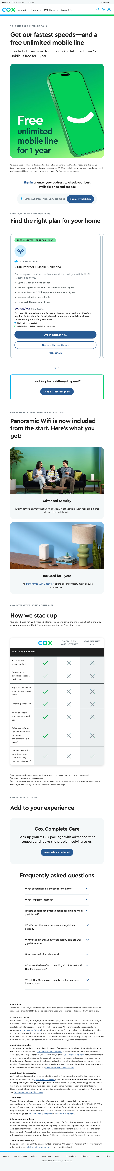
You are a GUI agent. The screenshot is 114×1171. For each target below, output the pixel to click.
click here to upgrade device (40, 1147)
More (57, 1156)
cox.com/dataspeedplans (40, 1114)
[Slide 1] (55, 367)
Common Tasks (19, 1156)
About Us (45, 1156)
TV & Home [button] (49, 10)
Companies (70, 1156)
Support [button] (65, 10)
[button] (98, 9)
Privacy (108, 1156)
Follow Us (84, 1156)
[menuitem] (23, 10)
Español (31, 2)
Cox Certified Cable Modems (49, 1052)
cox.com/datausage (65, 1114)
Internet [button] (22, 10)
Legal (97, 1156)
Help (33, 1156)
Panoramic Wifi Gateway (40, 584)
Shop (5, 1156)
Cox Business (19, 2)
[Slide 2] (59, 367)
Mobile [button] (34, 10)
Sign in (28, 182)
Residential (6, 2)
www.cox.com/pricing (30, 1030)
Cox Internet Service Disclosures (59, 1068)
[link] (55, 335)
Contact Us (105, 2)
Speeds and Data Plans (74, 1055)
